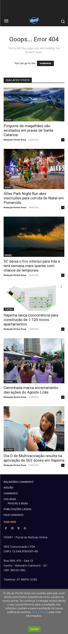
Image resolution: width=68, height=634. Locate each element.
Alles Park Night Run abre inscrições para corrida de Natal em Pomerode (34, 198)
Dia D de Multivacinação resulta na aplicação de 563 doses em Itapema (34, 458)
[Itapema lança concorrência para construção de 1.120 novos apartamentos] (34, 297)
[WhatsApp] (25, 528)
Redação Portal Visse (15, 139)
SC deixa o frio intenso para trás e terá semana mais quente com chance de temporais (32, 265)
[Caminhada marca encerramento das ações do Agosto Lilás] (34, 360)
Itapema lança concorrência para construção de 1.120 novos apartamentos (31, 319)
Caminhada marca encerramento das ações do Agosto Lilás (31, 390)
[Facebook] (6, 528)
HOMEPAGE (45, 63)
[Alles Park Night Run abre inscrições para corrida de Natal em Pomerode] (34, 169)
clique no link (39, 612)
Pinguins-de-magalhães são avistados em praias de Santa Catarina (28, 130)
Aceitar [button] (34, 629)
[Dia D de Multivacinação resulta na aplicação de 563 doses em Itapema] (34, 428)
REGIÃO (8, 120)
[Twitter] (18, 528)
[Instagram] (12, 528)
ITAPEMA (9, 309)
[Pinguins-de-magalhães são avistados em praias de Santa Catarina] (34, 104)
